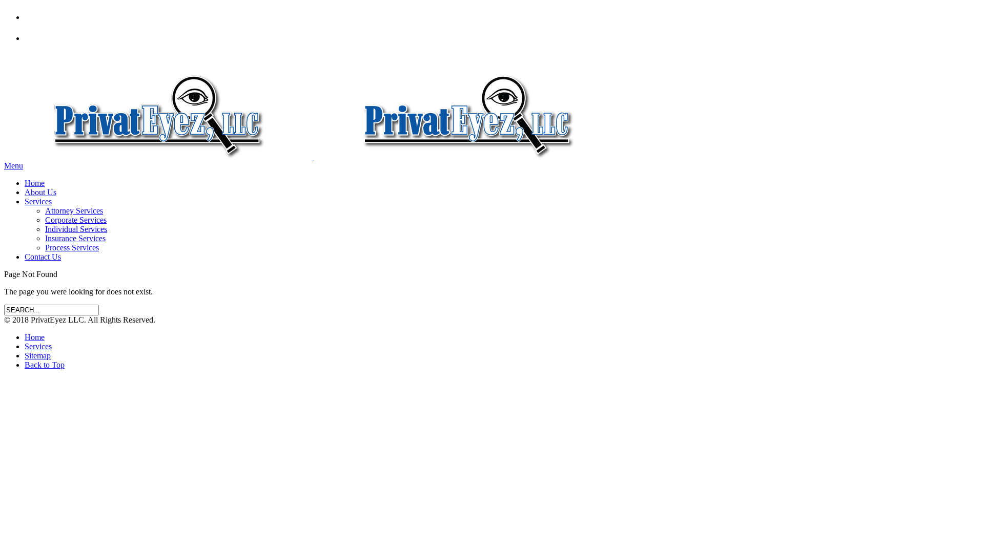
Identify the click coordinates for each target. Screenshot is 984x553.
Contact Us (43, 256)
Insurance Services (75, 238)
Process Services (72, 247)
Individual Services (76, 229)
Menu (13, 165)
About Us (40, 192)
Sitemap (38, 355)
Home (35, 183)
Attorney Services (74, 210)
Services (38, 201)
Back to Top (45, 364)
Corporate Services (76, 220)
